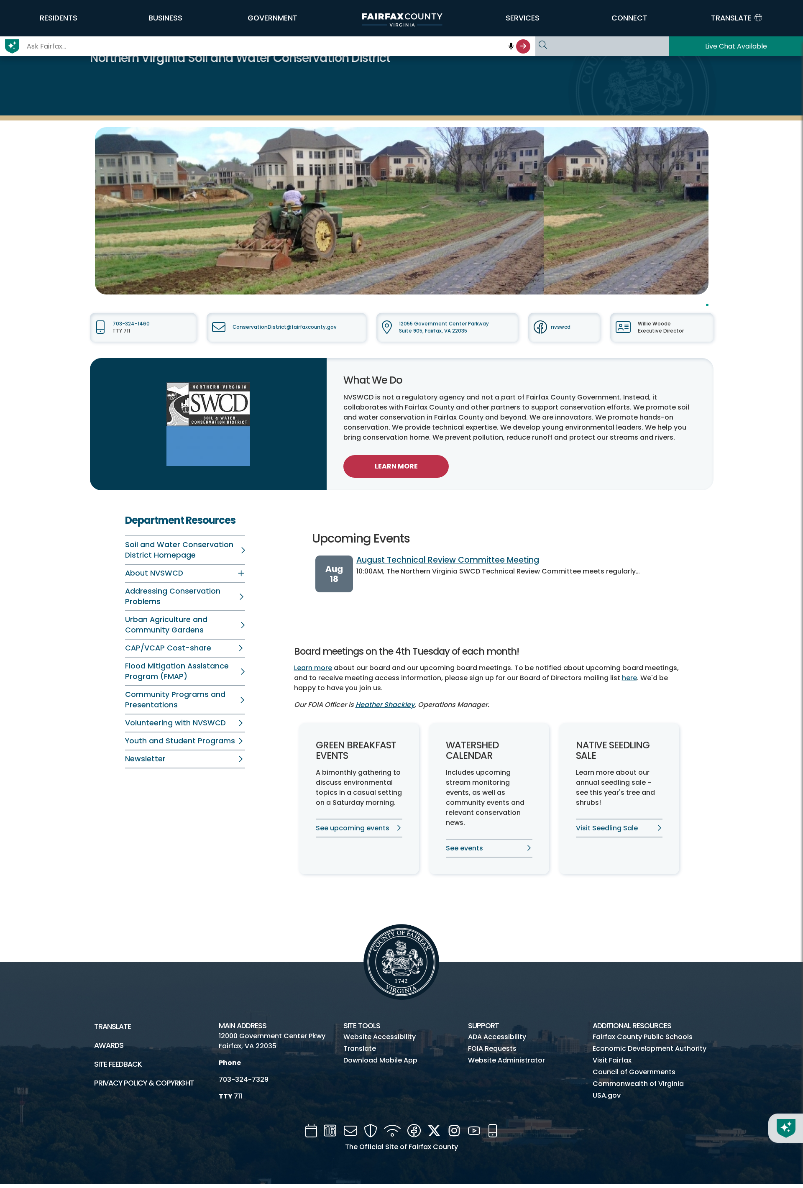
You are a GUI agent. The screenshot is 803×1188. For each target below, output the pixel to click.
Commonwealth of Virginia (638, 1083)
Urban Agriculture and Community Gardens (166, 624)
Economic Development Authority (649, 1048)
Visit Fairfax (612, 1060)
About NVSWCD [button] (154, 573)
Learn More (396, 466)
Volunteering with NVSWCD (175, 723)
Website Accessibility (379, 1037)
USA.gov (607, 1095)
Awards (108, 1045)
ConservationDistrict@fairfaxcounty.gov (285, 327)
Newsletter (145, 759)
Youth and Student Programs (180, 741)
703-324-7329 (244, 1079)
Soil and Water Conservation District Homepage (179, 550)
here (629, 678)
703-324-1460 (131, 323)
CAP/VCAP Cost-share (168, 648)
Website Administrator (506, 1060)
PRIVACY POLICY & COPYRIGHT (144, 1083)
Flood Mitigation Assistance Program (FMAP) (177, 671)
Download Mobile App (380, 1060)
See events (464, 848)
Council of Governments (634, 1072)
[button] (58, 18)
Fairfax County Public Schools (643, 1037)
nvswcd (560, 327)
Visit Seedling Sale (607, 828)
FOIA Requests (492, 1048)
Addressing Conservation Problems (172, 596)
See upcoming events (352, 828)
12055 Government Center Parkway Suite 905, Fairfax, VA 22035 (444, 327)
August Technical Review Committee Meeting (447, 560)
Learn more (313, 668)
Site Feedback (118, 1064)
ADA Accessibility (497, 1037)
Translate (112, 1027)
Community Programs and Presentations (175, 699)
